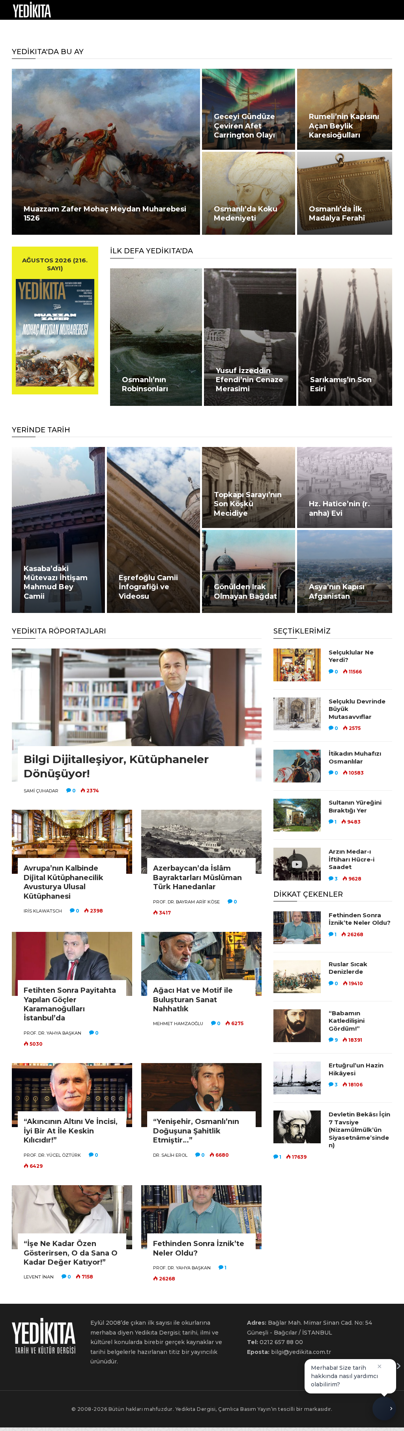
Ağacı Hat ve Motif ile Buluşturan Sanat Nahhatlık (193, 999)
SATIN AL (250, 29)
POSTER (172, 29)
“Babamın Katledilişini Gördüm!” (347, 1020)
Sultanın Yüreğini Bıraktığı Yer (355, 806)
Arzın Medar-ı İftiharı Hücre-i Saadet (351, 859)
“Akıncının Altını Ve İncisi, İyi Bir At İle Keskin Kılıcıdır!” (71, 1130)
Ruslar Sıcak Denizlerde (348, 968)
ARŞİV (87, 29)
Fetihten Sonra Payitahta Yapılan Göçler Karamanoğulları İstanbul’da (70, 1004)
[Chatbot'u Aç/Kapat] (384, 1409)
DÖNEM (20, 29)
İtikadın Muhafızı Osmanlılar (355, 757)
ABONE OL (285, 29)
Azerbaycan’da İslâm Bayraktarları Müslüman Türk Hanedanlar (197, 877)
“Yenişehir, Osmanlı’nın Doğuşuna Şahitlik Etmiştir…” (196, 1130)
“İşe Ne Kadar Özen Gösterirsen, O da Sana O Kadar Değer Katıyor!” (71, 1253)
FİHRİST (115, 29)
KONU (53, 29)
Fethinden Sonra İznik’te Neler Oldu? (360, 919)
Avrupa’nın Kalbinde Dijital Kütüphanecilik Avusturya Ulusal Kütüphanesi (63, 882)
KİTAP (144, 29)
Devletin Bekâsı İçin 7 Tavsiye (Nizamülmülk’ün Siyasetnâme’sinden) (359, 1129)
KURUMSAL (207, 29)
